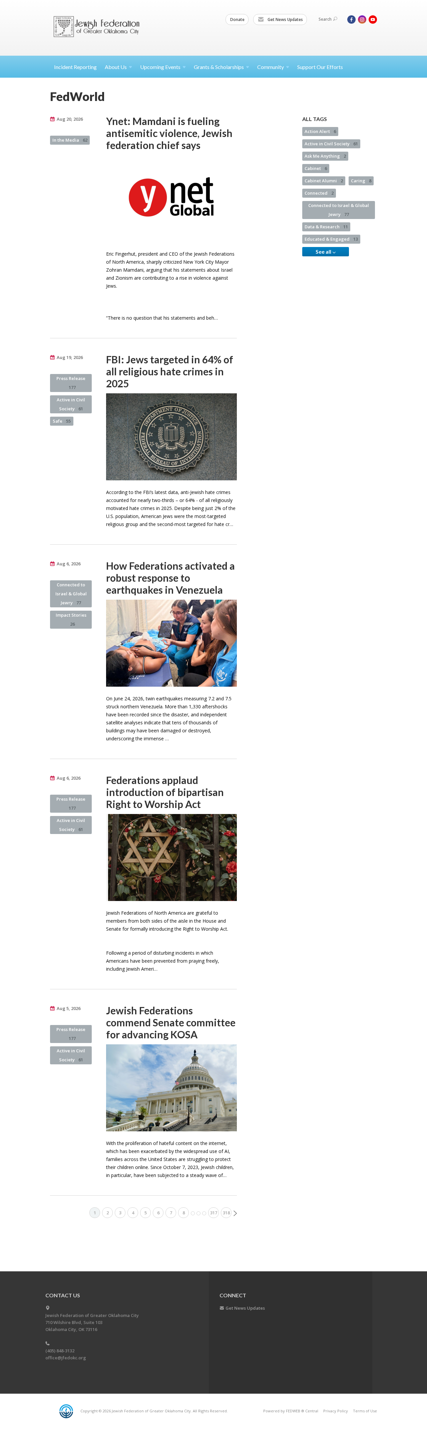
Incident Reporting (75, 67)
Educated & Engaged (331, 239)
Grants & (219, 67)
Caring (361, 181)
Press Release (70, 382)
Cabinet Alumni (324, 181)
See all (324, 251)
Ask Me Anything (325, 156)
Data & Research (326, 227)
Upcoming (160, 67)
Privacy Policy (335, 1410)
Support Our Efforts (320, 67)
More (198, 1213)
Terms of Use (365, 1410)
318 (226, 1213)
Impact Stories (71, 619)
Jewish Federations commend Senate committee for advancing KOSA (171, 1022)
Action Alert (320, 131)
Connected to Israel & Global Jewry (71, 594)
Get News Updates (285, 19)
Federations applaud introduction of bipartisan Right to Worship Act (165, 792)
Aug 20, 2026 (70, 119)
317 (213, 1213)
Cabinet (316, 168)
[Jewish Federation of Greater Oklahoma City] (99, 27)
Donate (237, 19)
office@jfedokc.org (65, 1358)
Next (235, 1213)
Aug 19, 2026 (70, 357)
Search (325, 19)
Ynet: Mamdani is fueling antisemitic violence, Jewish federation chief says (169, 133)
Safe (62, 421)
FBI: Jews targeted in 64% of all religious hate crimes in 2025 (169, 371)
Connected (319, 193)
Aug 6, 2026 (68, 564)
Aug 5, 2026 (68, 1008)
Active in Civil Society (71, 404)
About (116, 67)
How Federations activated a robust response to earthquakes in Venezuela (170, 578)
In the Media (69, 140)
